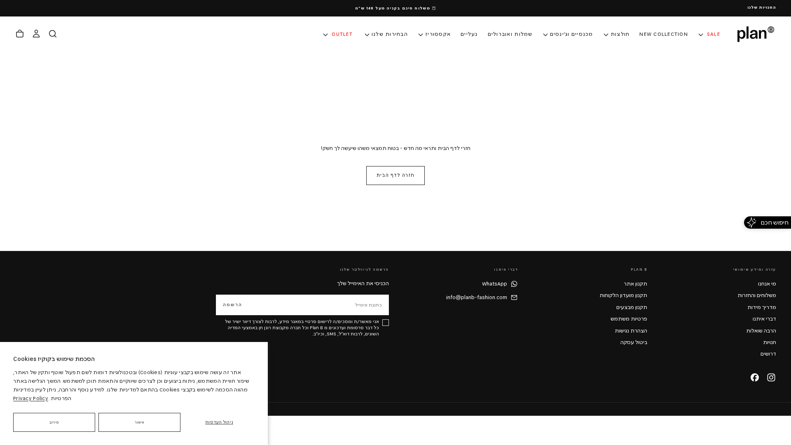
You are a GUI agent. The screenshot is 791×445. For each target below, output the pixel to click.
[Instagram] (771, 377)
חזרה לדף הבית (395, 175)
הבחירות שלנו (390, 34)
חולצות (620, 34)
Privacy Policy (30, 398)
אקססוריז (438, 34)
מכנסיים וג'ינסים (571, 34)
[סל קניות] (20, 33)
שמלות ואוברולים (510, 34)
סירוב (54, 422)
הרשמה (232, 305)
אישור (140, 422)
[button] (53, 33)
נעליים (469, 34)
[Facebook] (755, 377)
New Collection (663, 34)
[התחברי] (36, 33)
